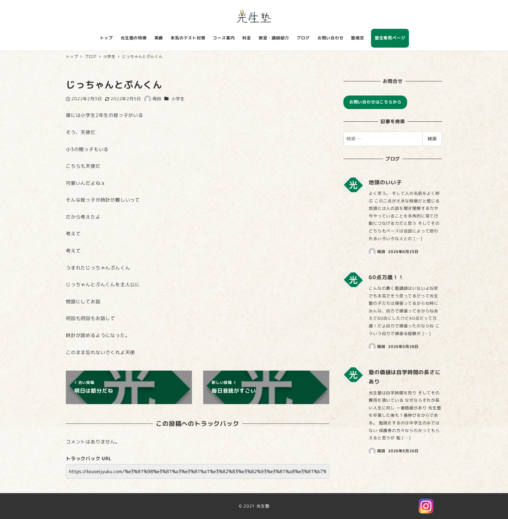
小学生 (177, 99)
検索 (432, 138)
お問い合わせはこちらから (375, 102)
